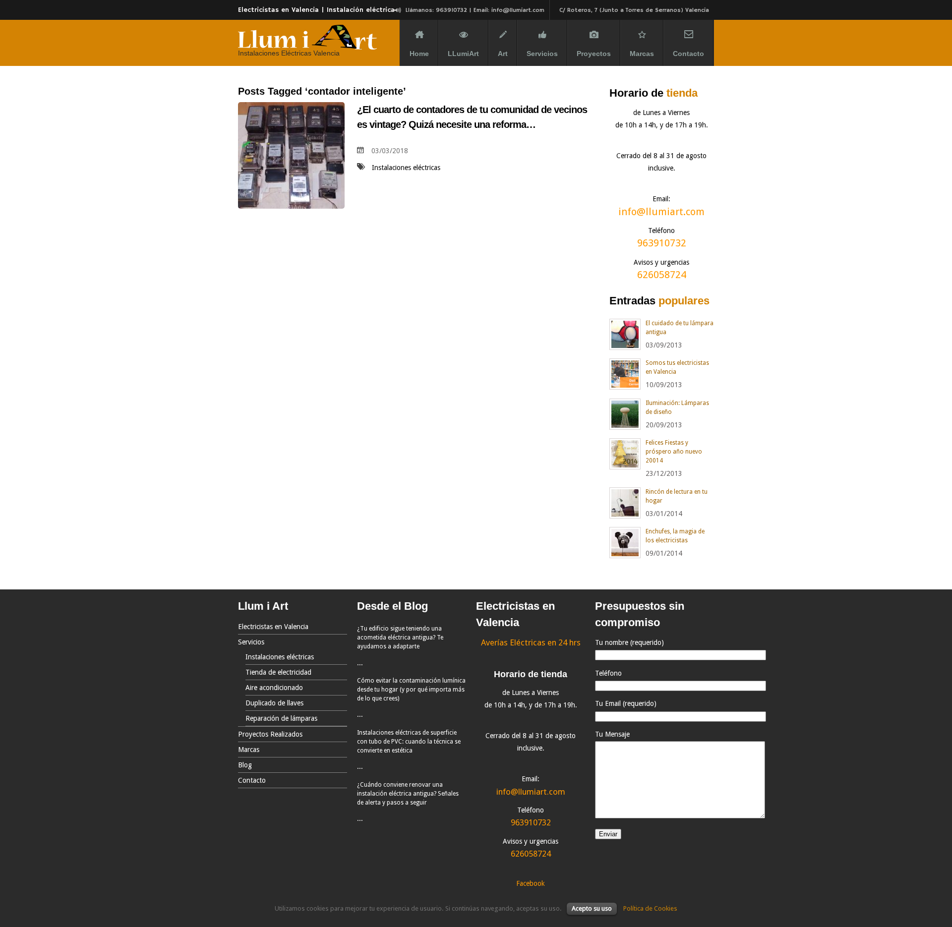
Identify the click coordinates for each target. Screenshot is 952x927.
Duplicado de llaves (274, 703)
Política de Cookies (650, 908)
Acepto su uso (592, 908)
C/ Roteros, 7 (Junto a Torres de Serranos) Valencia (634, 10)
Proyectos (594, 54)
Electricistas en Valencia (273, 627)
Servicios (542, 54)
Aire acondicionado (274, 688)
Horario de (653, 93)
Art (503, 54)
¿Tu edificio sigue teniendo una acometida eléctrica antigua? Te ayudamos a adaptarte (400, 637)
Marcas (642, 54)
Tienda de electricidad (278, 672)
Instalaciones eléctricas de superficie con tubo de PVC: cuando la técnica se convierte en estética (409, 741)
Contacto (688, 54)
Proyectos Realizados (270, 734)
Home (419, 54)
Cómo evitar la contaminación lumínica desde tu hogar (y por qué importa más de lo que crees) (411, 689)
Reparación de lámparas (281, 718)
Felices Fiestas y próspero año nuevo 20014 (674, 451)
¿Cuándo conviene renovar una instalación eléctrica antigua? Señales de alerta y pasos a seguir (408, 793)
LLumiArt (463, 54)
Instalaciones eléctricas (406, 168)
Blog (245, 765)
